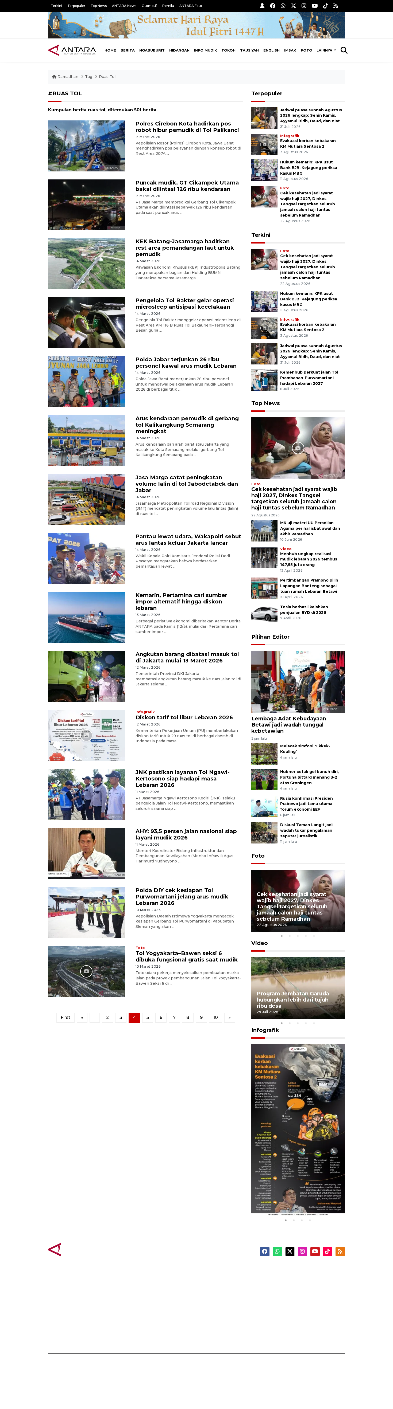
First (65, 1017)
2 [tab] (290, 936)
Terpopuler (76, 6)
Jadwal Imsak (137, 1335)
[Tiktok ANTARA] (325, 5)
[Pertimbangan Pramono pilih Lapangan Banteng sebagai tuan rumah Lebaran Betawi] (264, 588)
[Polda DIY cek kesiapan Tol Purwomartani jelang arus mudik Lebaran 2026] (86, 912)
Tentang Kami (291, 1316)
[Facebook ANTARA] (272, 5)
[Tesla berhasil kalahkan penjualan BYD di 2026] (264, 614)
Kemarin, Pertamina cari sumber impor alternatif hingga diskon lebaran (181, 601)
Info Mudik (205, 50)
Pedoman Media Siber (299, 1325)
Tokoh (228, 50)
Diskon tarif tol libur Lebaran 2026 (184, 717)
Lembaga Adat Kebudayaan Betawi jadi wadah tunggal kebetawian (288, 724)
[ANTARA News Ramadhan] (77, 1249)
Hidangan (179, 50)
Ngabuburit (152, 50)
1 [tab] (282, 936)
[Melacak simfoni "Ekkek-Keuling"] (264, 753)
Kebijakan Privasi (294, 1297)
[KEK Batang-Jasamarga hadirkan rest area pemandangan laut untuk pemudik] (86, 263)
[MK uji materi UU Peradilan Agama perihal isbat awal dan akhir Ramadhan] (264, 530)
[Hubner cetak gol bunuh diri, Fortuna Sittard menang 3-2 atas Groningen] (264, 779)
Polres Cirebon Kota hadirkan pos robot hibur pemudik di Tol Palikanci (187, 126)
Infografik (145, 712)
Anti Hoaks (212, 1279)
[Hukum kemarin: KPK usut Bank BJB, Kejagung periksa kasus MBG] (264, 169)
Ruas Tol (107, 76)
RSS (281, 1335)
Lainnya (324, 50)
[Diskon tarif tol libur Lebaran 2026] (86, 735)
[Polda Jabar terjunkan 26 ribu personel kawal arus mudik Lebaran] (86, 381)
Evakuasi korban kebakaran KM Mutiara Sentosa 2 (293, 1200)
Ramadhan (67, 76)
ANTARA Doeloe (217, 1307)
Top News (99, 6)
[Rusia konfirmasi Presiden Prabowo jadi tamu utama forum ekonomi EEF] (264, 805)
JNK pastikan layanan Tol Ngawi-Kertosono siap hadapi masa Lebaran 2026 (183, 778)
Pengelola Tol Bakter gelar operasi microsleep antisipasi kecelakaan (185, 303)
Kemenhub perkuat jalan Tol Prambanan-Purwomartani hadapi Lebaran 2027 (309, 378)
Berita (128, 50)
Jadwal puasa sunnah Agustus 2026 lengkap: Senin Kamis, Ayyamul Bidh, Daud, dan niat (311, 116)
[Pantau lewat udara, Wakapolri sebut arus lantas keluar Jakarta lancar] (86, 558)
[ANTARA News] (72, 50)
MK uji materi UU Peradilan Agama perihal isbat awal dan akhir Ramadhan (310, 528)
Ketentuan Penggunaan (301, 1288)
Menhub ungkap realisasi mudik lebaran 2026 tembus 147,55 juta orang (308, 559)
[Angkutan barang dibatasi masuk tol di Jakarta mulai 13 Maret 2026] (86, 676)
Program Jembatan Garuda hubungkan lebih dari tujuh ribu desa (293, 999)
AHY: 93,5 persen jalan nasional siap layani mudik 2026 (186, 834)
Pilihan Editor (270, 637)
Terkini (56, 6)
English (271, 50)
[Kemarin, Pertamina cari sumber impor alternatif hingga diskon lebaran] (86, 617)
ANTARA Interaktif (219, 1288)
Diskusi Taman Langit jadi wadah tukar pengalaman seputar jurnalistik (306, 830)
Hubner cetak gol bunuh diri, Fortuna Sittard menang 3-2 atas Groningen (309, 777)
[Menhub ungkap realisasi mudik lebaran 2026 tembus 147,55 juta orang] (264, 557)
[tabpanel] (298, 901)
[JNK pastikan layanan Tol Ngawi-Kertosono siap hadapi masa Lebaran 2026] (86, 794)
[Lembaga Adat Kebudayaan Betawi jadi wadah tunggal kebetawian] (298, 681)
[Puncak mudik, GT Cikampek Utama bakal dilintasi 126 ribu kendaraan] (86, 204)
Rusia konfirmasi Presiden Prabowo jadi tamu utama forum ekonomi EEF (306, 804)
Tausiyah (249, 50)
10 (215, 1017)
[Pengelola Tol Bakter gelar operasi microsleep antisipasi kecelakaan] (86, 322)
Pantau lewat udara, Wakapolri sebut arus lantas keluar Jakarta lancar (188, 539)
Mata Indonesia (216, 1297)
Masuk (283, 1279)
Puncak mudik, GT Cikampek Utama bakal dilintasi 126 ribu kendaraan (187, 185)
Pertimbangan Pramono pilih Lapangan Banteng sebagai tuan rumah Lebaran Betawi (309, 586)
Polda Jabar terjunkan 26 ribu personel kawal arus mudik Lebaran (186, 362)
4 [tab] (306, 936)
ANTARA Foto (190, 6)
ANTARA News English (299, 1269)
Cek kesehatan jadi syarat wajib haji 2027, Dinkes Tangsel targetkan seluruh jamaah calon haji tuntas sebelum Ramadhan (307, 204)
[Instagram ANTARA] (304, 5)
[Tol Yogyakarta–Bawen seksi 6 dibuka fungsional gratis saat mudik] (86, 971)
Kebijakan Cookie (294, 1307)
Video (286, 549)
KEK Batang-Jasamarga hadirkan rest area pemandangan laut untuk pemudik (185, 247)
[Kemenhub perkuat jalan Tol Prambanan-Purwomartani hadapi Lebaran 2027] (264, 379)
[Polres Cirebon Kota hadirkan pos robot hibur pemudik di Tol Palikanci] (86, 145)
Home (110, 50)
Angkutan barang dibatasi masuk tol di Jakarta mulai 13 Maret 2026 (187, 657)
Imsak (290, 50)
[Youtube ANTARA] (315, 5)
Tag (88, 76)
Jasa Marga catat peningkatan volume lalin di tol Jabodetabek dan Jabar (187, 483)
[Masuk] (262, 5)
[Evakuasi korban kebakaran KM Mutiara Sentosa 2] (264, 144)
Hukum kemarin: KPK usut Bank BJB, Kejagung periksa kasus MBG (308, 168)
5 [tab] (314, 936)
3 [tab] (298, 936)
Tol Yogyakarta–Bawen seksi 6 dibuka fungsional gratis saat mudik (187, 956)
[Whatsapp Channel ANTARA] (283, 5)
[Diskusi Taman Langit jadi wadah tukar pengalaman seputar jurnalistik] (264, 832)
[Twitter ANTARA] (293, 5)
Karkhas (209, 1269)
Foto (306, 50)
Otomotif (149, 6)
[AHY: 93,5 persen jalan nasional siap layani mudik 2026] (86, 852)
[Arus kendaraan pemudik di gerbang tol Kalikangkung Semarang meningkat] (86, 440)
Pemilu (168, 6)
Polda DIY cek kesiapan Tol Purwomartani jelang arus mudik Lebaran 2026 (182, 896)
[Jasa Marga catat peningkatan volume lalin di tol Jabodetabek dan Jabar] (86, 499)
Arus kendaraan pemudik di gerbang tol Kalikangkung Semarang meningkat (187, 424)
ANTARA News (124, 6)
